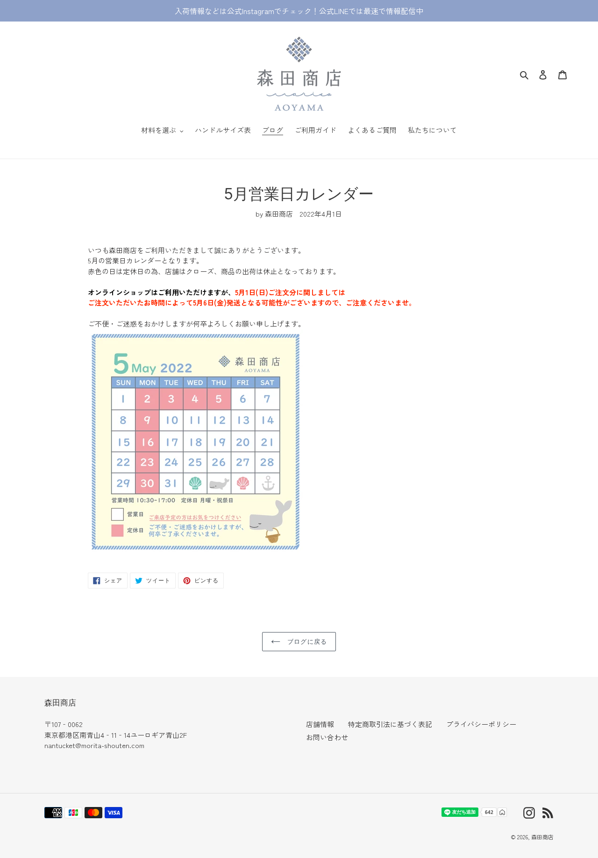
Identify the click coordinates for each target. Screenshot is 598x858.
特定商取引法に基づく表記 (390, 724)
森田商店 (542, 837)
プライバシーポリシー (481, 724)
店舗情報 (320, 724)
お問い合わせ (327, 737)
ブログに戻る (306, 641)
